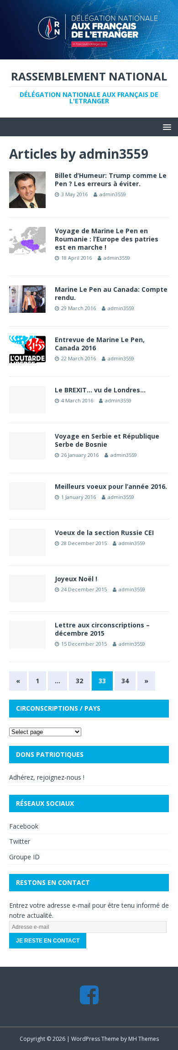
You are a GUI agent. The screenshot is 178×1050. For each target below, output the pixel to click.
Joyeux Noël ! (76, 578)
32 (79, 680)
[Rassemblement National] (89, 53)
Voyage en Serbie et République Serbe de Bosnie (107, 440)
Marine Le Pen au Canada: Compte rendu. (111, 293)
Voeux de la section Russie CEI (104, 532)
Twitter (19, 841)
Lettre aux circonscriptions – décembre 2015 (102, 629)
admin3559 (112, 194)
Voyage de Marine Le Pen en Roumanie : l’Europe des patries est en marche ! (106, 239)
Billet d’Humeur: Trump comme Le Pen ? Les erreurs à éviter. (111, 179)
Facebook (23, 826)
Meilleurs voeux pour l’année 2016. (111, 486)
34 (125, 680)
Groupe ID (24, 856)
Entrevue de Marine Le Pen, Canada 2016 (100, 343)
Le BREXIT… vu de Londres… (100, 390)
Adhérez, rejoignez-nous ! (46, 777)
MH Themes (143, 1039)
